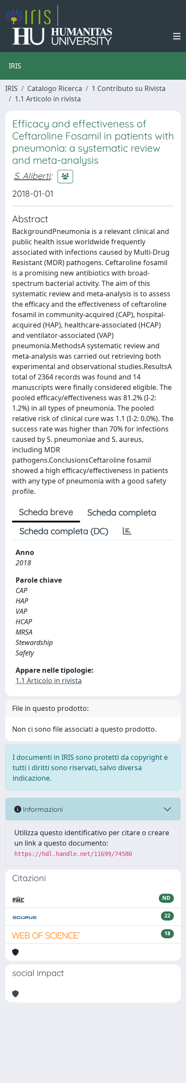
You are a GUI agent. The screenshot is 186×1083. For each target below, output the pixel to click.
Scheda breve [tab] (46, 511)
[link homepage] (31, 15)
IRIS (11, 88)
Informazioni (42, 809)
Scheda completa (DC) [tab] (63, 530)
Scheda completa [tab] (121, 512)
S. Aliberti (32, 175)
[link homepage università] (62, 36)
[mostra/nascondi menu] (177, 36)
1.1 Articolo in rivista (48, 99)
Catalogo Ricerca (54, 88)
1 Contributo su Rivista (129, 88)
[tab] (127, 531)
